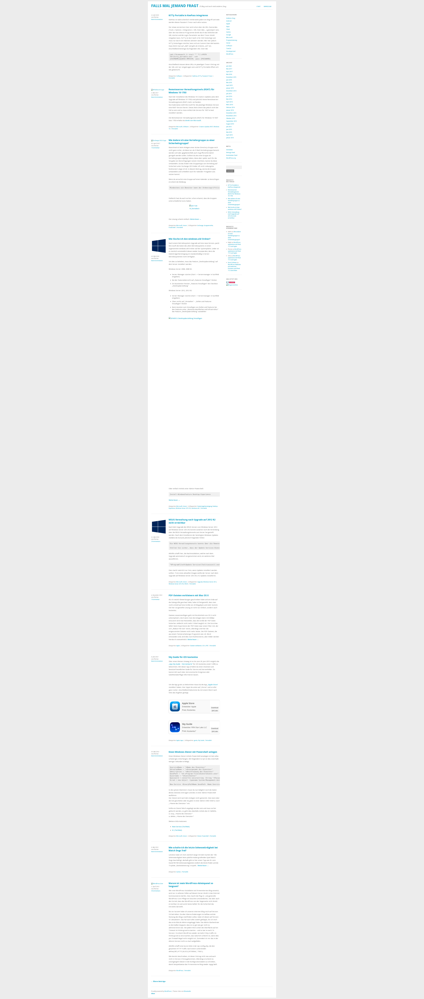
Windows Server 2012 (210, 582)
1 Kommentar (155, 148)
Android (228, 21)
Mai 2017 (229, 69)
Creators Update (204, 126)
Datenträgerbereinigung (204, 506)
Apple (178, 645)
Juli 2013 (229, 126)
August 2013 (230, 124)
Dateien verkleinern (196, 645)
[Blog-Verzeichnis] (230, 283)
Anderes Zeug (230, 18)
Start (258, 6)
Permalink (172, 78)
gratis (195, 740)
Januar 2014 (230, 110)
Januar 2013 (230, 138)
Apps (181, 740)
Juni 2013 (229, 129)
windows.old (195, 508)
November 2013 (231, 116)
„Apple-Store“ (212, 685)
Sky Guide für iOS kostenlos (183, 657)
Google (228, 35)
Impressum (267, 6)
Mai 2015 (229, 82)
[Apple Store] (175, 711)
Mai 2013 (229, 132)
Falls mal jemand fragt (174, 6)
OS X (203, 645)
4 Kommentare (155, 891)
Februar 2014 (230, 107)
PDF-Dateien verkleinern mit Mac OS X (189, 595)
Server (185, 225)
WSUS (186, 584)
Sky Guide (187, 724)
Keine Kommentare (157, 19)
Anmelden (229, 150)
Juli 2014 (229, 93)
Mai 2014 (229, 99)
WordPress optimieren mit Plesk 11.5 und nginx (234, 244)
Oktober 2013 (230, 118)
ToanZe (228, 48)
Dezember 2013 (231, 113)
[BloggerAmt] (232, 285)
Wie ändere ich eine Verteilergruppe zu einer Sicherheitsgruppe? (234, 235)
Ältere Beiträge (158, 981)
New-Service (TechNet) (181, 827)
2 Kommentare (155, 541)
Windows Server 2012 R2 (183, 508)
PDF (207, 645)
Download (214, 708)
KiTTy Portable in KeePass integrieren (188, 15)
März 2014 (229, 104)
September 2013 (231, 121)
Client (228, 29)
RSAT (211, 126)
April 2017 (229, 71)
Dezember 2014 (231, 91)
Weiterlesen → (195, 219)
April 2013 (229, 135)
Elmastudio (187, 991)
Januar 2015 (230, 88)
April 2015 (229, 85)
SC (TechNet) (177, 830)
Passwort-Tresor (207, 76)
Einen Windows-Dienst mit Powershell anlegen (193, 752)
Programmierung (231, 40)
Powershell (172, 227)
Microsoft (179, 126)
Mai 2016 (229, 74)
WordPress (179, 970)
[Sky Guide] (175, 731)
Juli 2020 (229, 66)
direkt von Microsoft (193, 120)
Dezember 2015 (231, 77)
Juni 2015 (229, 80)
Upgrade (200, 582)
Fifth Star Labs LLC (199, 727)
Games (178, 872)
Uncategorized (230, 51)
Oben (153, 993)
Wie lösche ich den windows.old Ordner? (189, 239)
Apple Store (188, 703)
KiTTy (200, 76)
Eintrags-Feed (230, 152)
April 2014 (229, 102)
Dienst (199, 836)
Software (179, 76)
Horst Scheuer (232, 262)
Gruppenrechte (208, 225)
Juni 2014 (229, 96)
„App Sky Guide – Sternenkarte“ (181, 664)
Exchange (200, 225)
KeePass (194, 76)
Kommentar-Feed (231, 155)
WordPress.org (231, 158)
